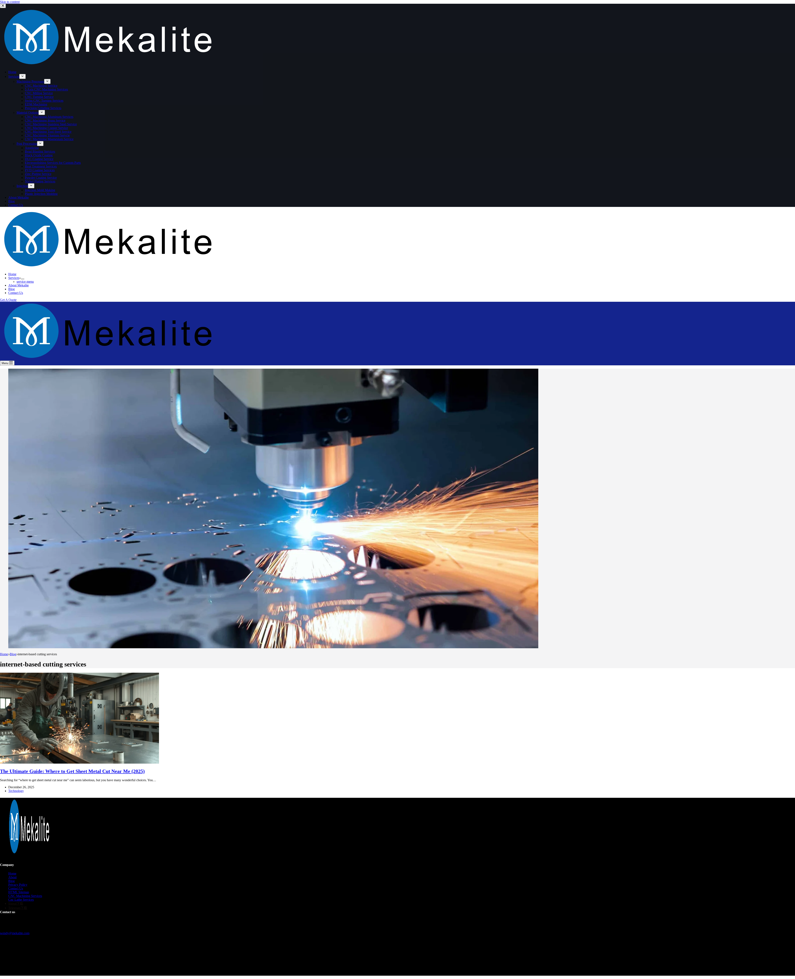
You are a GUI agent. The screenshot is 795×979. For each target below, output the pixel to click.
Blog (11, 289)
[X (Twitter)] (6, 966)
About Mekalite (18, 285)
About (12, 877)
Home (12, 274)
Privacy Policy (17, 884)
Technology (16, 791)
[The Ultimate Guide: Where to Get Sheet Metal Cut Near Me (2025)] (79, 762)
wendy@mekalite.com (14, 933)
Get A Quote (8, 300)
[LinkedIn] (14, 966)
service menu (25, 281)
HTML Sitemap (18, 892)
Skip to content (10, 2)
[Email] (10, 966)
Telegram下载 (17, 908)
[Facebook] (2, 966)
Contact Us (15, 293)
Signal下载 (15, 903)
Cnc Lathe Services (21, 899)
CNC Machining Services (25, 896)
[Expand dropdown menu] (22, 279)
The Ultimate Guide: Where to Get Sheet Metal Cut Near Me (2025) (72, 771)
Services (13, 278)
